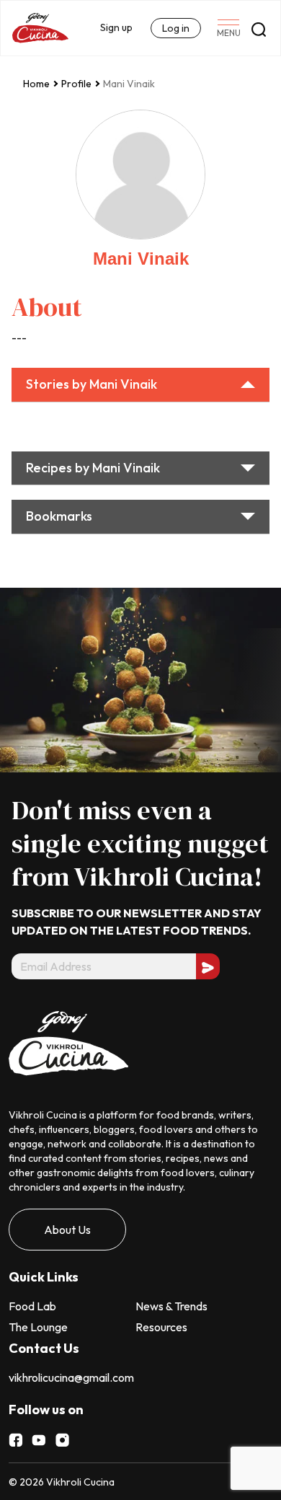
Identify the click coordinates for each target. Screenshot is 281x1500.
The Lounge (38, 1327)
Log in (175, 28)
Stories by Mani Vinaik (91, 384)
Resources (161, 1327)
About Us (67, 1229)
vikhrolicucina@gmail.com (71, 1377)
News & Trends (171, 1306)
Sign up (116, 27)
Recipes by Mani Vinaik (93, 467)
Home (36, 83)
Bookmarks (59, 516)
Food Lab (32, 1306)
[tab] (140, 385)
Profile (76, 83)
